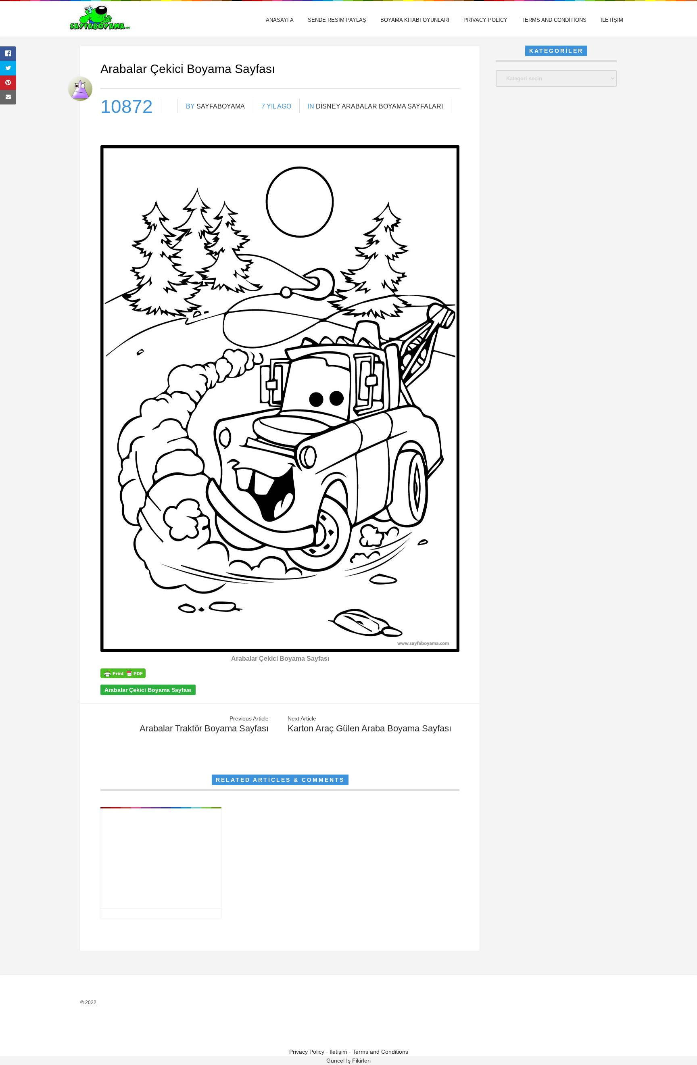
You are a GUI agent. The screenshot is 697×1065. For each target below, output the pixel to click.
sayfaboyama (220, 106)
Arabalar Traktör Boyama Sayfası (204, 728)
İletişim (612, 20)
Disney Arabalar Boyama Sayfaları (379, 106)
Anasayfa (280, 20)
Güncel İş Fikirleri (348, 1060)
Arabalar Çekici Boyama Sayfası (148, 690)
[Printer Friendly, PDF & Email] (123, 676)
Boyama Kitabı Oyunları (414, 20)
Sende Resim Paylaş (337, 20)
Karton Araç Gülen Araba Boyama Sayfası (369, 728)
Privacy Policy (485, 20)
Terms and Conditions (554, 20)
